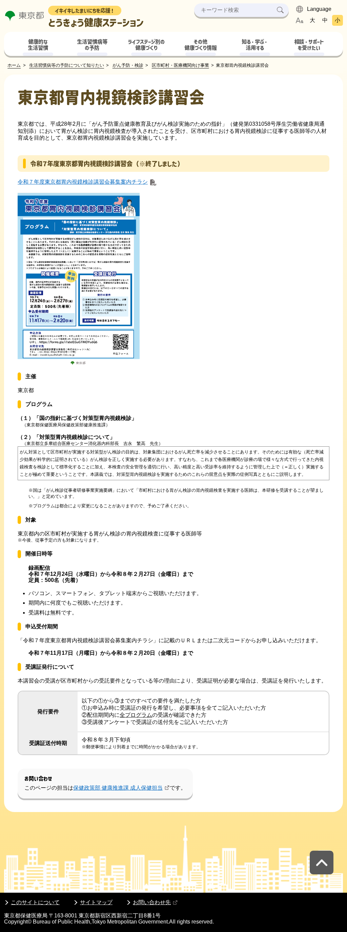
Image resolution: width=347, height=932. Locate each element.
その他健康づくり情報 (200, 45)
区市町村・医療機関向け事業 (180, 65)
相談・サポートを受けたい (309, 45)
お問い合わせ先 (152, 902)
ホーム (14, 65)
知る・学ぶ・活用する (255, 45)
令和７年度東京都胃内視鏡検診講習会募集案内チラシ (83, 182)
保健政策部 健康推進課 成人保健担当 (118, 788)
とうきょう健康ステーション (96, 18)
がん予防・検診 (128, 65)
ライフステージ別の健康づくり (146, 45)
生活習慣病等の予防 (92, 45)
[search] (280, 10)
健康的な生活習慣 (38, 45)
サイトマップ (96, 902)
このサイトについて (35, 902)
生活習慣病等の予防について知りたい (66, 65)
